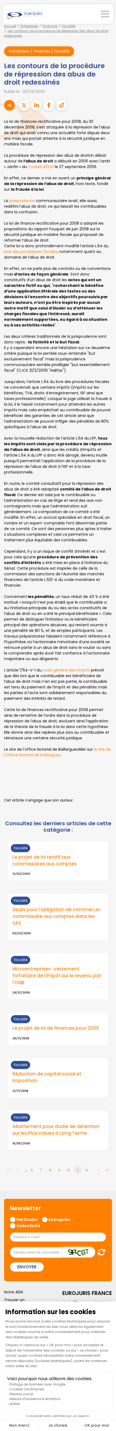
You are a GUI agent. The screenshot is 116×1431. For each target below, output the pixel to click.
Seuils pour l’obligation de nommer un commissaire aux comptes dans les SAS (56, 916)
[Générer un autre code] (100, 1252)
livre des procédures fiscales (30, 251)
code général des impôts (66, 670)
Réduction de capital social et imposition (46, 1077)
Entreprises (29, 26)
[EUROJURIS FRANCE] (24, 14)
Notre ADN (13, 1292)
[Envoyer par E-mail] (61, 105)
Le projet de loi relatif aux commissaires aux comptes (44, 860)
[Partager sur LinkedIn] (36, 105)
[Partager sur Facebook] (48, 105)
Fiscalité (68, 26)
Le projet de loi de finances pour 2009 (55, 1028)
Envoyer (26, 1267)
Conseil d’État (41, 166)
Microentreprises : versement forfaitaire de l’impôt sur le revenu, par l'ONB (56, 976)
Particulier (27, 1219)
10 (68, 1170)
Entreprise (59, 1219)
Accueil (10, 26)
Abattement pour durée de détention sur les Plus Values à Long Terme (56, 1129)
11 (78, 1170)
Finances (49, 26)
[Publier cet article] (24, 105)
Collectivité (28, 1225)
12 (86, 1170)
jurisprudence (22, 200)
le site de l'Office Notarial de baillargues (57, 752)
